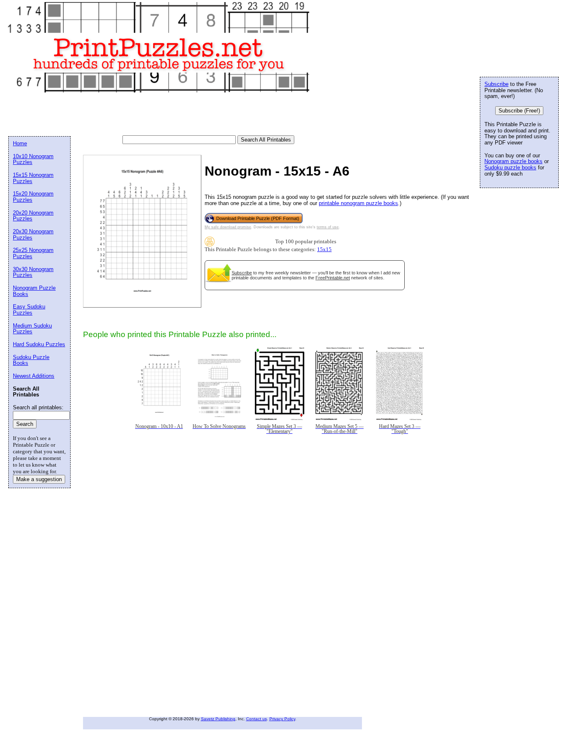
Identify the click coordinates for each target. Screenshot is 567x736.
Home (20, 143)
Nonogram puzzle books (513, 161)
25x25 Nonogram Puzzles (33, 253)
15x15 (324, 249)
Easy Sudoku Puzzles (29, 309)
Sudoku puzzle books (510, 167)
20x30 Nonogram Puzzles (33, 234)
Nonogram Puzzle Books (34, 291)
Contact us (256, 718)
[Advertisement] (159, 114)
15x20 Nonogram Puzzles (33, 197)
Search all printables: (38, 407)
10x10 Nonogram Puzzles (33, 159)
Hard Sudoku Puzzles (39, 344)
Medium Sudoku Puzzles (32, 329)
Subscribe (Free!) (519, 111)
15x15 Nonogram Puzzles (33, 178)
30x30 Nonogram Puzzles (33, 272)
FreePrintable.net (332, 277)
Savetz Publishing (218, 718)
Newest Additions (33, 376)
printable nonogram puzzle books (358, 203)
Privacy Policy (282, 718)
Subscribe (242, 272)
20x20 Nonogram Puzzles (33, 216)
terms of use (328, 227)
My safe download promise (228, 227)
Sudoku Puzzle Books (31, 360)
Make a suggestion (39, 479)
